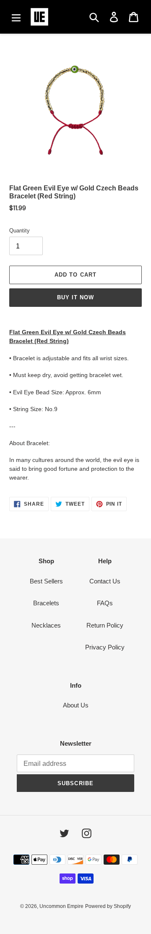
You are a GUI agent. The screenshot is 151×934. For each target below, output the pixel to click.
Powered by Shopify (108, 906)
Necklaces (46, 625)
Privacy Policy (105, 647)
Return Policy (104, 625)
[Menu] (16, 16)
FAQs (105, 603)
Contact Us (104, 581)
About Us (76, 705)
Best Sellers (46, 581)
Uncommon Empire (61, 906)
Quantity (19, 230)
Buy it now (75, 297)
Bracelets (46, 603)
